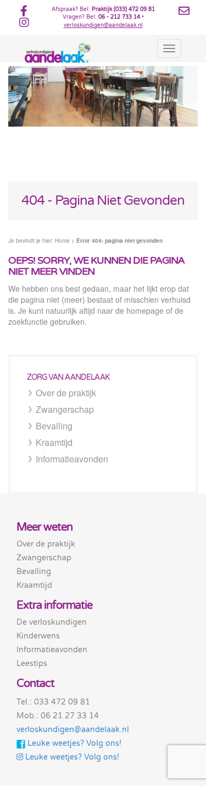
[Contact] (184, 11)
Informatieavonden (72, 458)
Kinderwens (38, 636)
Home (62, 240)
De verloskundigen (51, 622)
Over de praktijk (66, 392)
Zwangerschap (65, 409)
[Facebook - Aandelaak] (23, 13)
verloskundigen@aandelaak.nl (103, 25)
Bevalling (54, 425)
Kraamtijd (54, 442)
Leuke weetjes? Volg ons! (73, 743)
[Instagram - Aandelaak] (24, 24)
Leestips (31, 663)
